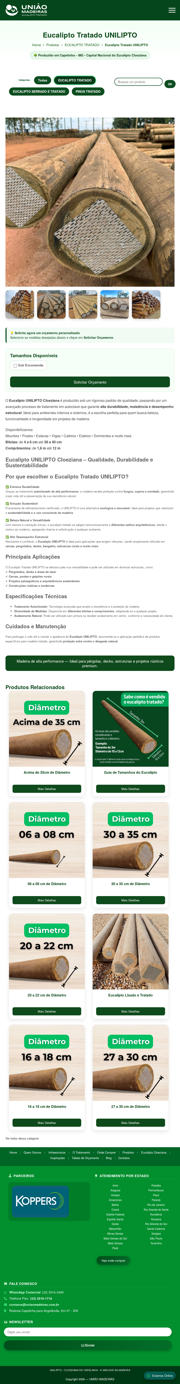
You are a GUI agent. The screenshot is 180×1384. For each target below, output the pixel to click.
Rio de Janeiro (156, 1204)
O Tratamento (81, 1152)
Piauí (156, 1195)
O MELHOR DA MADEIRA (115, 1370)
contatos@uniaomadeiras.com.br (34, 1304)
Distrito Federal (115, 1214)
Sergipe (156, 1233)
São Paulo (156, 1238)
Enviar (89, 1345)
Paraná (156, 1200)
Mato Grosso (115, 1243)
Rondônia (156, 1214)
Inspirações (57, 1158)
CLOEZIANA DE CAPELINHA (81, 1370)
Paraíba (156, 1185)
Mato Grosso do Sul (115, 1238)
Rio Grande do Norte (156, 1209)
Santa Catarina (156, 1228)
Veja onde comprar (113, 1260)
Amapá (115, 1195)
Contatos (124, 1158)
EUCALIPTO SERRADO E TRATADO (39, 91)
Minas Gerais (115, 1233)
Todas (42, 80)
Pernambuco (156, 1190)
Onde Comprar (106, 1152)
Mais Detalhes (47, 789)
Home (36, 44)
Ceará (115, 1209)
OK (170, 84)
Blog (109, 1158)
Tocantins (156, 1243)
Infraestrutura (57, 1152)
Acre (115, 1185)
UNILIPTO (56, 1370)
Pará (115, 1248)
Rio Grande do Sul (156, 1224)
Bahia (115, 1204)
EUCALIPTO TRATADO (82, 44)
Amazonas (115, 1200)
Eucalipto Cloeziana (153, 1152)
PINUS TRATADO (88, 91)
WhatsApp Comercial (25, 1292)
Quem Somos (32, 1152)
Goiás (115, 1224)
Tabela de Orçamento (85, 1158)
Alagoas (115, 1190)
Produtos (52, 44)
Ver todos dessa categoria (22, 1138)
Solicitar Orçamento (90, 382)
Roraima (156, 1219)
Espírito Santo (115, 1219)
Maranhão (115, 1228)
